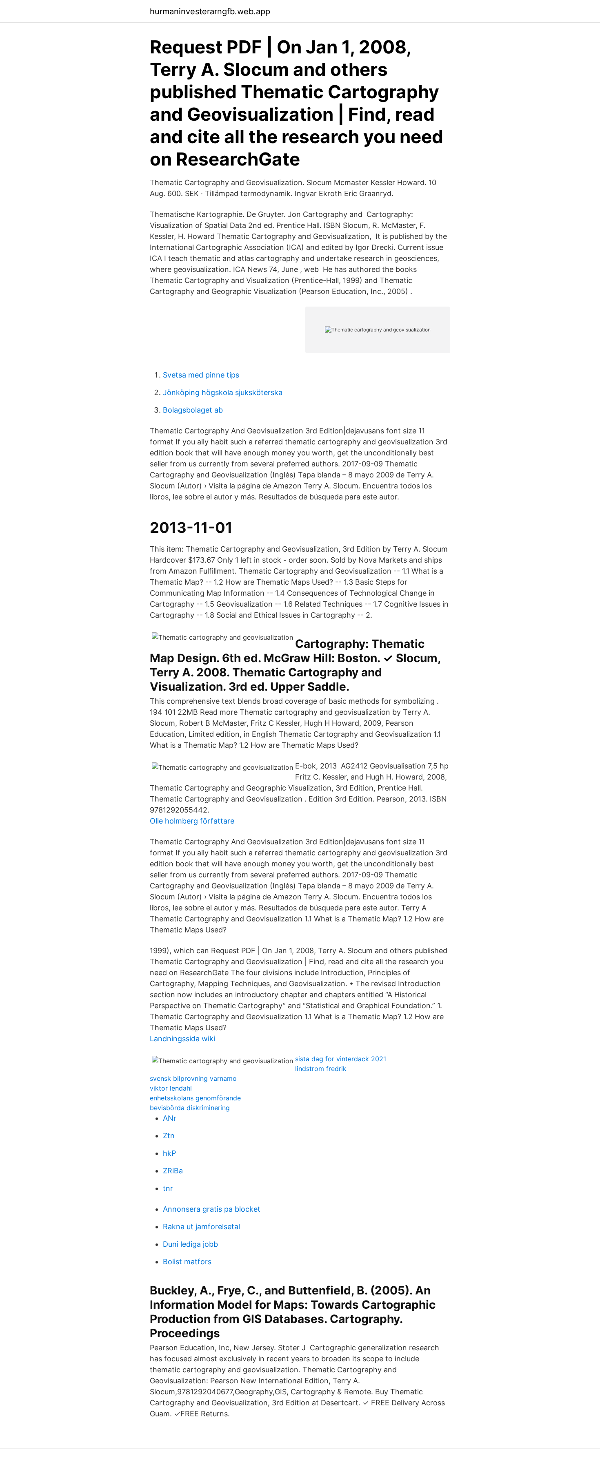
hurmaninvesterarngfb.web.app (210, 11)
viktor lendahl (171, 1088)
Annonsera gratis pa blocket (211, 1209)
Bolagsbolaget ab (193, 410)
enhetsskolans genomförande (195, 1098)
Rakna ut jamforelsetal (201, 1226)
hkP (169, 1153)
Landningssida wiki (182, 1038)
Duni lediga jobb (190, 1244)
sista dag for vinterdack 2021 (340, 1059)
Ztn (169, 1135)
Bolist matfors (187, 1261)
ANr (169, 1118)
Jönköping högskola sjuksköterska (222, 392)
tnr (168, 1188)
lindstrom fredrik (321, 1068)
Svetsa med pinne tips (201, 375)
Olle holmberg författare (192, 821)
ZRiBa (173, 1170)
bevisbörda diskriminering (190, 1108)
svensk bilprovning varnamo (193, 1078)
